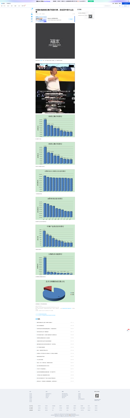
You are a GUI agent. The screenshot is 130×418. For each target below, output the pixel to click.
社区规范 (79, 393)
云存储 (89, 405)
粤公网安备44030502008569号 (75, 415)
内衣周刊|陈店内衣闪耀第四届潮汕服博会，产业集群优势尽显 (46, 328)
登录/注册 (125, 3)
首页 (1, 5)
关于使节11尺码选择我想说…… (42, 368)
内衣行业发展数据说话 (40, 325)
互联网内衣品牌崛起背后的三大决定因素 (43, 337)
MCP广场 (23, 5)
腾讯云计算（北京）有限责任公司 (59, 416)
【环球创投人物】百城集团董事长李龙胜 (43, 375)
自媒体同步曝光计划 (48, 393)
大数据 (41, 60)
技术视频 (30, 397)
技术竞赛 (47, 397)
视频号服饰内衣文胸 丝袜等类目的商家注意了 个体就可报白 (46, 344)
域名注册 (39, 405)
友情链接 (79, 397)
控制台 (120, 3)
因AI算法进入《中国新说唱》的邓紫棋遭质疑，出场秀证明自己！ (47, 381)
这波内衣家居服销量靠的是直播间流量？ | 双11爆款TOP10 (46, 371)
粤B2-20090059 (67, 415)
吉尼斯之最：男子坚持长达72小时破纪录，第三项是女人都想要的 (47, 353)
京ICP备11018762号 (72, 416)
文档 (113, 3)
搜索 (119, 6)
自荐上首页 (47, 396)
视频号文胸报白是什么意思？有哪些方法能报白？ (45, 322)
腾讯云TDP (63, 397)
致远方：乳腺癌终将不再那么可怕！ (42, 350)
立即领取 (71, 19)
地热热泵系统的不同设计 (41, 356)
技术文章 (30, 393)
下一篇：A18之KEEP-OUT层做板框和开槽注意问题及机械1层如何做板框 (45, 315)
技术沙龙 (30, 396)
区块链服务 (53, 405)
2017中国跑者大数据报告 (41, 347)
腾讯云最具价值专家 (64, 393)
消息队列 (60, 405)
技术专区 (30, 401)
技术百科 (30, 400)
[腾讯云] (3, 3)
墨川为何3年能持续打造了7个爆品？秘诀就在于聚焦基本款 (46, 378)
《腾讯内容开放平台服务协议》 (67, 308)
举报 (74, 13)
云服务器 (46, 405)
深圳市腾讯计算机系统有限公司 (55, 415)
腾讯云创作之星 (64, 396)
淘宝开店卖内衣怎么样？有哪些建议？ (43, 331)
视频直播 (96, 405)
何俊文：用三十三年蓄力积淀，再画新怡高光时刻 (45, 362)
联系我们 (79, 396)
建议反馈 (116, 3)
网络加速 (67, 405)
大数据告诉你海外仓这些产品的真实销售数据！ (44, 340)
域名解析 (82, 405)
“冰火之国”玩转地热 (40, 359)
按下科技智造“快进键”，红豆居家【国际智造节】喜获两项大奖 (47, 334)
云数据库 (75, 405)
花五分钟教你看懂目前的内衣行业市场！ (43, 365)
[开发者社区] (9, 3)
